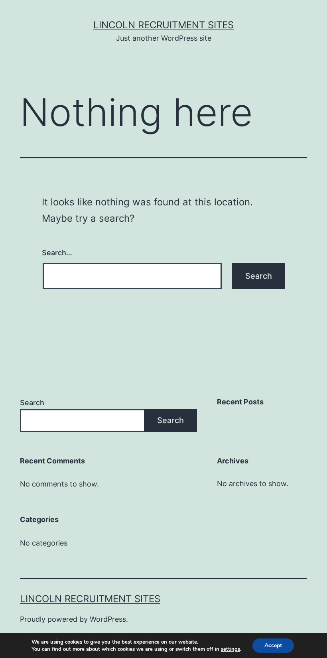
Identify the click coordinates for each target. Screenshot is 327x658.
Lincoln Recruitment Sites (163, 25)
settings (230, 649)
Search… (57, 252)
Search (32, 402)
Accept (273, 645)
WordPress (108, 619)
